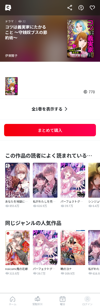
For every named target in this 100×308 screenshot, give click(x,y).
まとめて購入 (50, 130)
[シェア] (70, 8)
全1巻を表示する (47, 109)
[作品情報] (81, 8)
